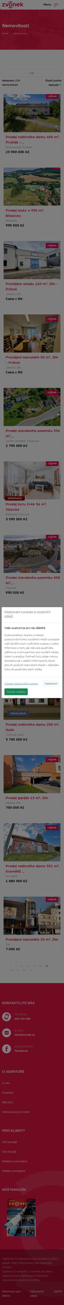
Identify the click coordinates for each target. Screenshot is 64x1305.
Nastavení (51, 683)
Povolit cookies (16, 691)
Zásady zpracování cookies (21, 683)
